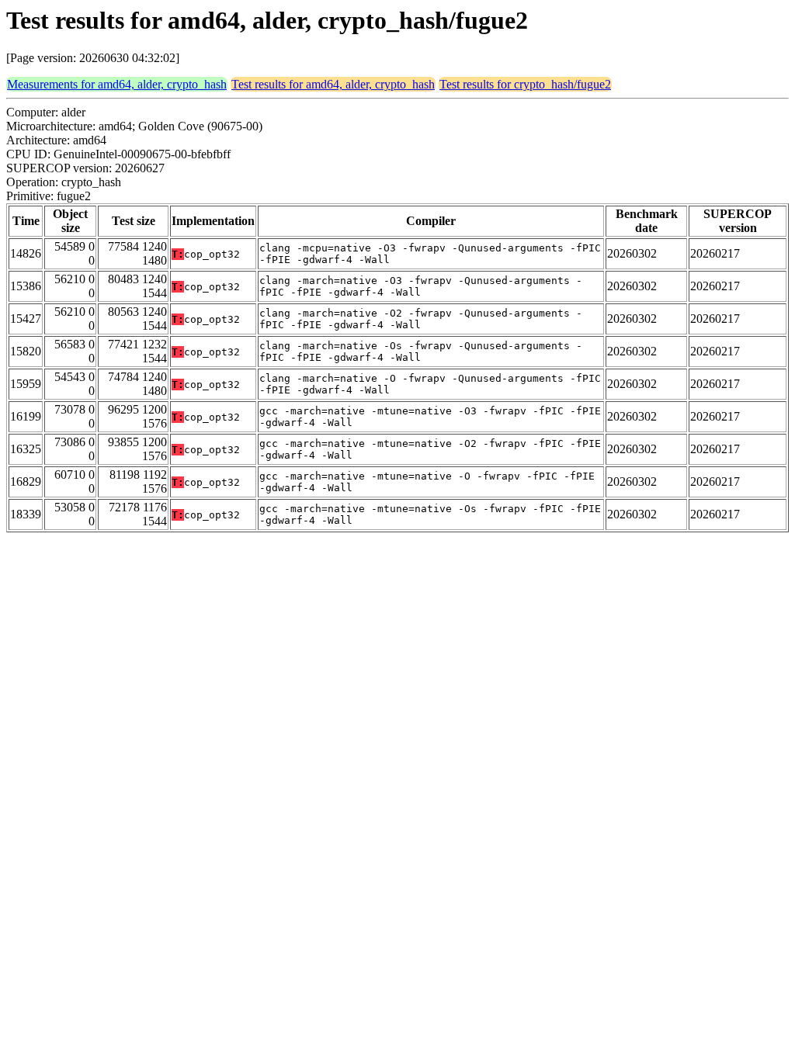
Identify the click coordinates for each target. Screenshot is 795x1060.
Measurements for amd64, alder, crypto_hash (117, 84)
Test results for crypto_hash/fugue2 (525, 84)
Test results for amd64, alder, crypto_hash (333, 84)
